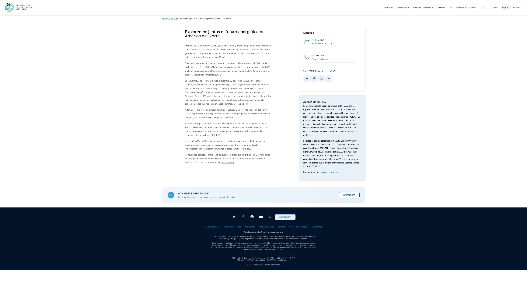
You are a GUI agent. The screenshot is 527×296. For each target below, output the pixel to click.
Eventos (472, 7)
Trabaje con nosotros (232, 226)
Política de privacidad (298, 226)
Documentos (317, 226)
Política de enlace (266, 226)
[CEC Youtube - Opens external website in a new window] (261, 217)
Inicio (164, 18)
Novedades (461, 7)
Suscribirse (349, 195)
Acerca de (388, 7)
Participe (441, 7)
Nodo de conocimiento (423, 7)
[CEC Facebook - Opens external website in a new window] (243, 217)
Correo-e (286, 260)
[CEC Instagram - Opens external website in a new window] (252, 217)
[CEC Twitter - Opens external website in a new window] (270, 217)
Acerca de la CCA (211, 226)
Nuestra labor (403, 7)
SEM (450, 7)
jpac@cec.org (228, 162)
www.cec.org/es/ (330, 172)
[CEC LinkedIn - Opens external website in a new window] (234, 217)
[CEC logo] (18, 7)
